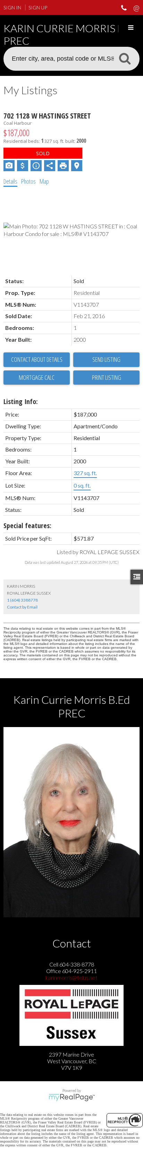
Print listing (106, 377)
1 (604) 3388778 (22, 600)
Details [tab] (10, 181)
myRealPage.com (71, 1097)
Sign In (12, 7)
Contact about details (36, 359)
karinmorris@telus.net (71, 977)
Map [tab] (44, 181)
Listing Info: (20, 401)
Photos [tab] (28, 181)
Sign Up (37, 7)
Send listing (106, 359)
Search (124, 58)
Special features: (27, 525)
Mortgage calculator (36, 377)
